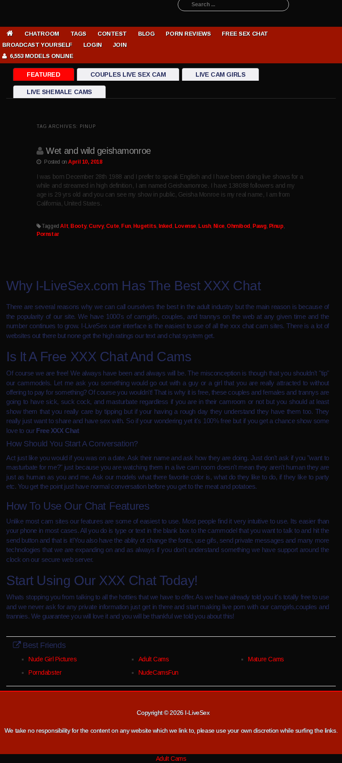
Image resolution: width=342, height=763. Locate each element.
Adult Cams (153, 659)
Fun (126, 226)
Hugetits (144, 226)
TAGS (78, 33)
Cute (112, 226)
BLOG (146, 33)
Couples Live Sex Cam (128, 74)
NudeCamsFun (158, 672)
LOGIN (92, 44)
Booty (78, 226)
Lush (204, 226)
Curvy (96, 226)
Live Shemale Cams (59, 91)
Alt (64, 226)
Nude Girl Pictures (52, 659)
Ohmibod (238, 226)
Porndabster (44, 672)
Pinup (276, 226)
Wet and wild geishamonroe (98, 151)
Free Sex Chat (245, 33)
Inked (165, 226)
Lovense (185, 226)
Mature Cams (266, 659)
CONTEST (112, 33)
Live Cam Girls (220, 74)
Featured (44, 74)
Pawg (259, 226)
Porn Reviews (188, 33)
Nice (218, 226)
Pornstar (48, 234)
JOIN (119, 44)
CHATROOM (41, 33)
